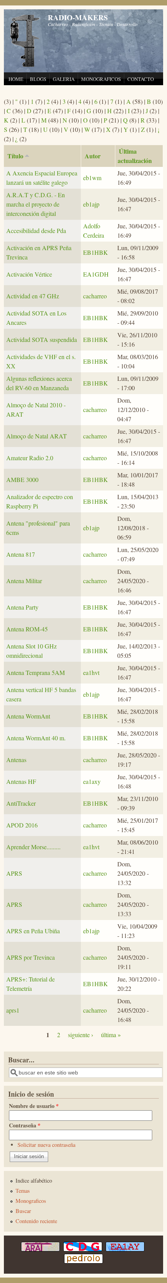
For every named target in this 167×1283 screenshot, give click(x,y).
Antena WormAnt (28, 716)
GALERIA (64, 78)
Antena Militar (24, 581)
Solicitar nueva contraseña (46, 1144)
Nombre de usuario (34, 1106)
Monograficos (31, 1200)
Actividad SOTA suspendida (41, 339)
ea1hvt (91, 672)
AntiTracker (21, 803)
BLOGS (38, 78)
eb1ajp (91, 204)
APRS (14, 873)
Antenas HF (21, 781)
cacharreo (95, 296)
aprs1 (12, 1010)
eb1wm (92, 178)
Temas (23, 1190)
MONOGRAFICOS (101, 78)
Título (15, 155)
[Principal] (25, 66)
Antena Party (22, 607)
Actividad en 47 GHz (32, 296)
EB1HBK (95, 252)
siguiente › (80, 1035)
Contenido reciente (36, 1221)
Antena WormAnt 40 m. (36, 738)
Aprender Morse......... (33, 847)
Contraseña (24, 1125)
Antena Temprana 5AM (35, 672)
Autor (93, 155)
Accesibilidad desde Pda (36, 230)
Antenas (16, 759)
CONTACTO (140, 78)
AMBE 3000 (22, 479)
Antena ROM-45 (27, 629)
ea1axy (92, 781)
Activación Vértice (29, 274)
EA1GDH (96, 274)
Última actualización (135, 156)
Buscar (23, 1211)
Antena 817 (20, 554)
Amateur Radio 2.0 (29, 458)
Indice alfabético (34, 1180)
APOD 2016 (22, 825)
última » (111, 1035)
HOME (16, 78)
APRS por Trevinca (30, 957)
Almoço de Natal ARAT (36, 436)
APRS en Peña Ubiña (33, 931)
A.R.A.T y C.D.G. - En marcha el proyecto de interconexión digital (35, 204)
